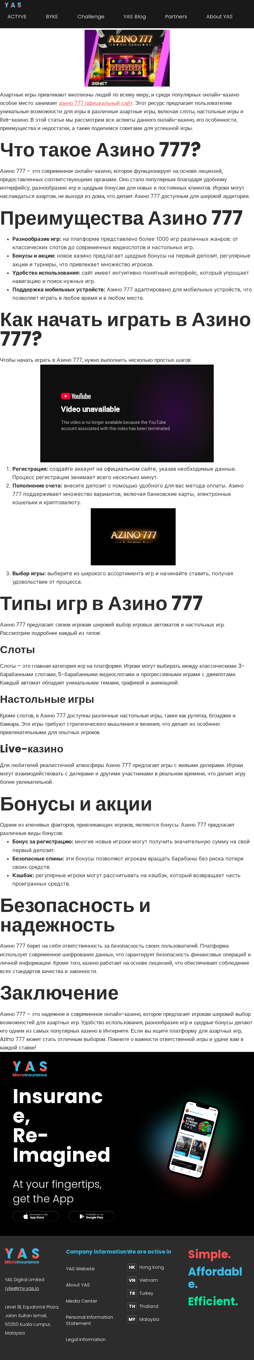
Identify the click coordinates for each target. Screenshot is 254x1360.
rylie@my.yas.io (22, 1288)
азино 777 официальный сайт (96, 103)
